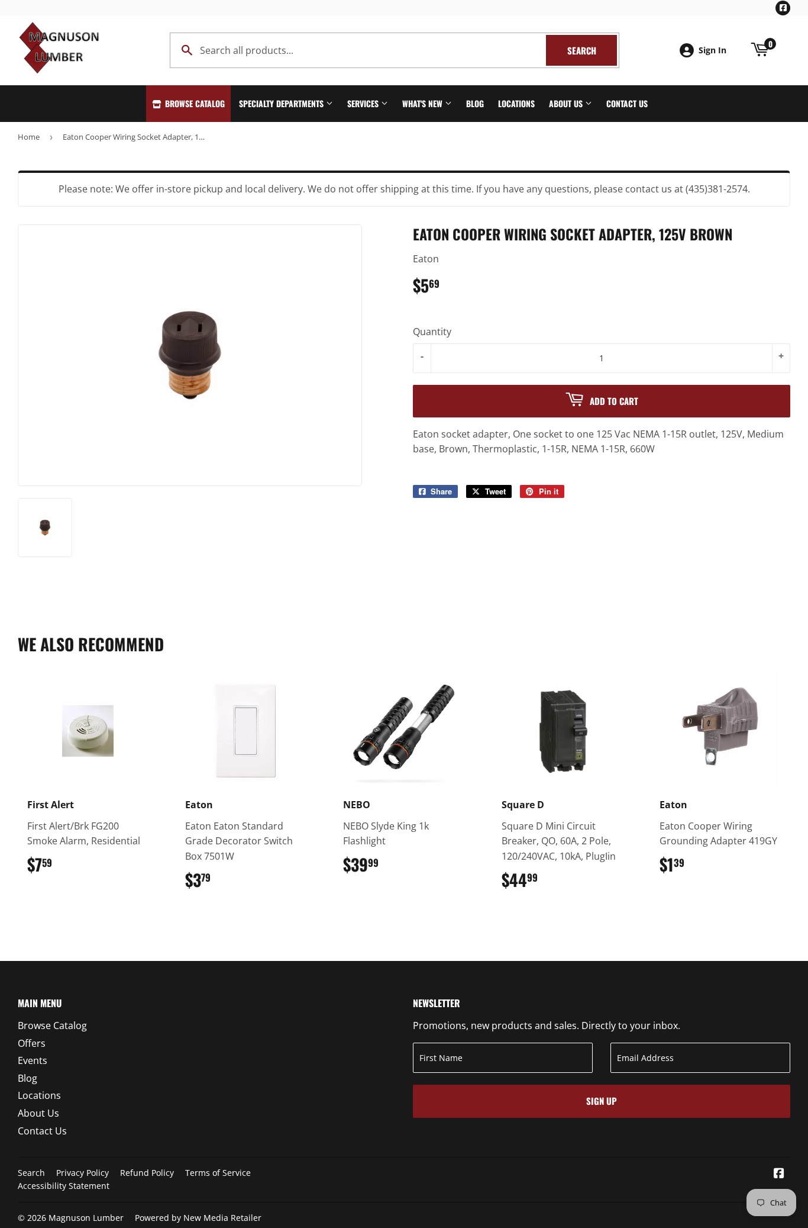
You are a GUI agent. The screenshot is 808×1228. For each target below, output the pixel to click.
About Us (567, 103)
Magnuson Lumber (86, 1217)
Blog (475, 103)
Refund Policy (147, 1172)
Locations (516, 103)
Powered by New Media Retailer (198, 1217)
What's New (423, 103)
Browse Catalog (194, 103)
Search (592, 50)
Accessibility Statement (63, 1185)
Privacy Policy (82, 1172)
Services (364, 103)
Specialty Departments (282, 103)
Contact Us (627, 103)
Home (29, 136)
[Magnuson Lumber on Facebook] (779, 1174)
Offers (32, 1043)
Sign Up (601, 1100)
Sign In (712, 50)
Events (32, 1060)
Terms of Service (218, 1172)
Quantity (432, 331)
